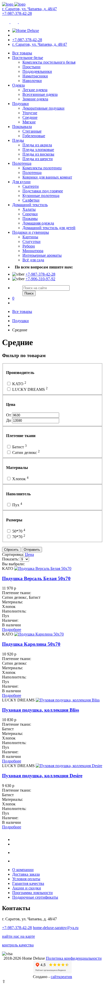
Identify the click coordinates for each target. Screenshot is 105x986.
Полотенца (21, 163)
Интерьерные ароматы (42, 255)
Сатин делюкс (25, 452)
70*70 (18, 537)
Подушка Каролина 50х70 (31, 644)
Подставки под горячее (42, 191)
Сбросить (11, 549)
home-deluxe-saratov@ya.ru (55, 927)
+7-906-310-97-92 (40, 279)
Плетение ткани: (16, 593)
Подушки (20, 103)
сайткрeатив (61, 977)
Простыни (31, 67)
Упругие (29, 113)
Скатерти (30, 186)
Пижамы (30, 218)
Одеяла (18, 85)
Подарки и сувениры (30, 232)
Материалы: (12, 602)
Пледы (18, 140)
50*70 (18, 531)
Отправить (32, 549)
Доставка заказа (26, 874)
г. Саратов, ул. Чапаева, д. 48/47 (29, 9)
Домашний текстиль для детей (48, 228)
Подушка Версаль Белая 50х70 (36, 578)
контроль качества (18, 945)
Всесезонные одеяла (40, 94)
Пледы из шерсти (37, 159)
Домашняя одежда (38, 223)
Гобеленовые (33, 136)
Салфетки (31, 200)
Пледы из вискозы (38, 154)
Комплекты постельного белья (48, 62)
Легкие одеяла (34, 90)
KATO (18, 384)
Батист (19, 447)
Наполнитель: (14, 611)
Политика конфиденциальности (74, 958)
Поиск (29, 293)
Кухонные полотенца (40, 195)
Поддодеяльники (37, 71)
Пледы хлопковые (38, 149)
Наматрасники (35, 76)
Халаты (29, 209)
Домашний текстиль (30, 205)
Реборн (28, 246)
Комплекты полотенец (42, 168)
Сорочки (30, 214)
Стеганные (32, 131)
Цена (29, 554)
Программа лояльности (32, 892)
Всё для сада (33, 260)
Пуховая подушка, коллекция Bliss (40, 710)
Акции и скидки (26, 888)
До (9, 420)
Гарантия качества (28, 883)
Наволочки (32, 80)
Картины (30, 237)
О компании (23, 869)
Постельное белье (27, 57)
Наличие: (10, 620)
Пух (16, 505)
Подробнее (11, 629)
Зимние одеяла (35, 99)
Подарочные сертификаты (35, 897)
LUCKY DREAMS (29, 389)
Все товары (22, 53)
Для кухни (21, 182)
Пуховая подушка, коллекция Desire (42, 775)
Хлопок (20, 479)
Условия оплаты (26, 879)
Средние (29, 117)
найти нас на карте (18, 936)
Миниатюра (32, 251)
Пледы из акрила (37, 145)
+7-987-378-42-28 (17, 13)
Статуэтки (31, 241)
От (9, 415)
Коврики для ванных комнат (47, 177)
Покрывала (22, 126)
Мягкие (29, 122)
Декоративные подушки (43, 108)
